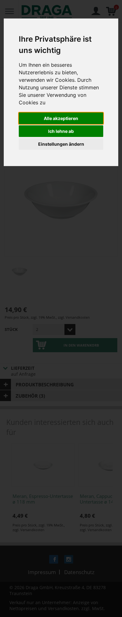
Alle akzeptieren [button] (61, 118)
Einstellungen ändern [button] (61, 144)
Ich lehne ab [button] (61, 131)
